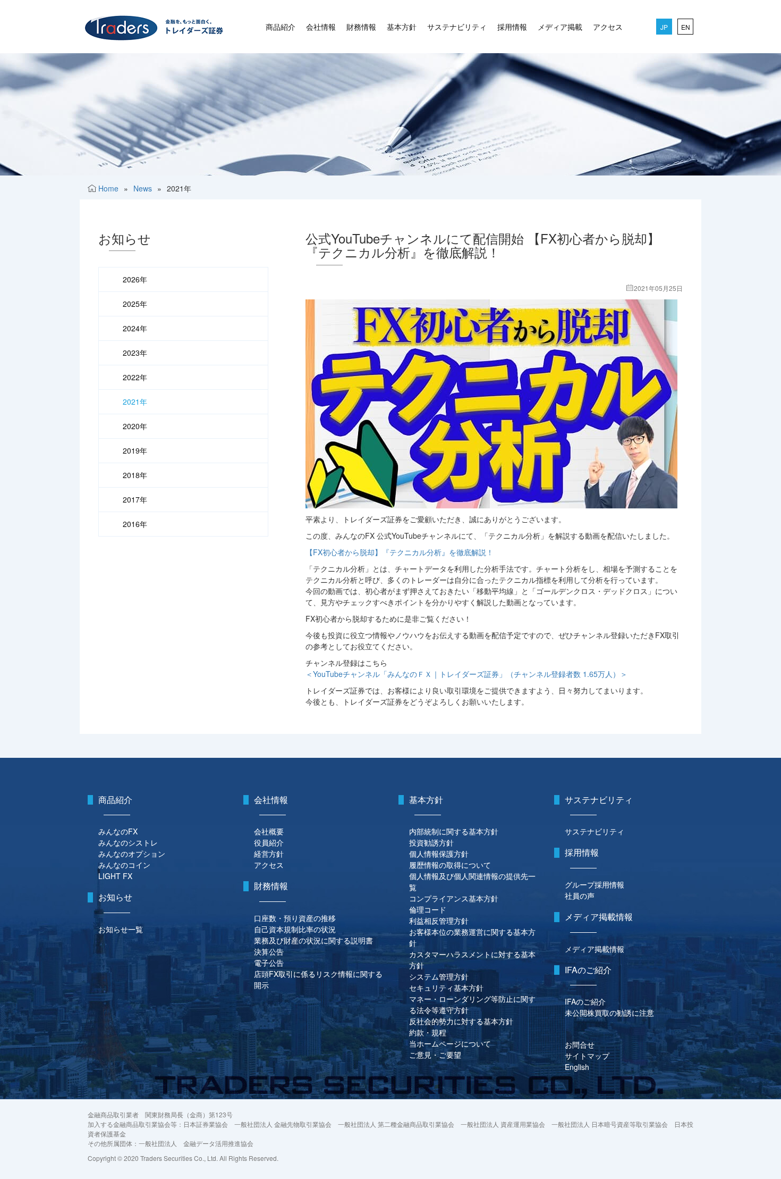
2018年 (135, 475)
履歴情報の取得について (450, 864)
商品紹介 (280, 26)
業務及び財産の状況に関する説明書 (313, 940)
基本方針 (402, 26)
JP (664, 26)
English (577, 1066)
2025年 (135, 303)
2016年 (135, 524)
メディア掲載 (560, 26)
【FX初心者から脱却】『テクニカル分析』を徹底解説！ (399, 552)
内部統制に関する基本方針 (453, 831)
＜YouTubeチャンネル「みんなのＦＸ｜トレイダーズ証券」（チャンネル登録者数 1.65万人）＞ (466, 673)
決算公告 (269, 951)
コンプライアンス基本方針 (453, 898)
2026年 (135, 279)
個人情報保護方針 (439, 853)
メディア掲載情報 (594, 948)
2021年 (135, 401)
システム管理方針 (439, 976)
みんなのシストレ (128, 842)
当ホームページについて (450, 1043)
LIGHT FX (115, 876)
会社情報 (321, 26)
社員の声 (580, 895)
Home (108, 188)
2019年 (135, 450)
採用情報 (512, 26)
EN (685, 26)
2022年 (135, 377)
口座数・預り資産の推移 (295, 918)
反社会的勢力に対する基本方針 (461, 1021)
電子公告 (269, 962)
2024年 (135, 328)
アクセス (608, 26)
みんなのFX (118, 831)
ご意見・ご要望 (435, 1054)
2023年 (135, 352)
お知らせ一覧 (120, 929)
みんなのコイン (124, 864)
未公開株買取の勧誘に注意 (609, 1012)
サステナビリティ (457, 26)
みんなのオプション (131, 853)
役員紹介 (269, 842)
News (142, 188)
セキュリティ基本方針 (446, 987)
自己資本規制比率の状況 (295, 929)
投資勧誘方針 (431, 842)
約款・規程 (427, 1032)
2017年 (135, 499)
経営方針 (269, 853)
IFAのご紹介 (585, 1001)
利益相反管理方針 (439, 920)
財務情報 (361, 26)
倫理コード (427, 909)
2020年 (135, 426)
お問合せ (580, 1044)
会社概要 (269, 831)
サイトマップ (587, 1055)
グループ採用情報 (594, 884)
